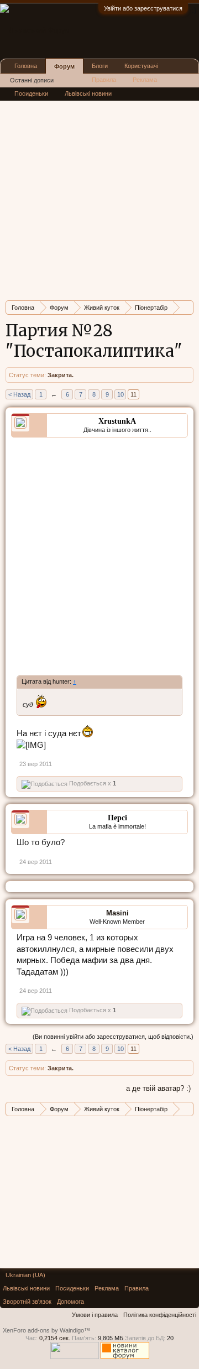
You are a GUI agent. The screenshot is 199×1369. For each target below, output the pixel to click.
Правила (104, 79)
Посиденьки (31, 93)
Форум (64, 66)
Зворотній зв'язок (27, 1301)
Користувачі (141, 66)
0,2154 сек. (54, 1338)
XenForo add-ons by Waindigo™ (46, 1330)
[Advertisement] (99, 192)
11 (133, 394)
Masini (117, 913)
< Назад (19, 394)
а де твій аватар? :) (158, 1088)
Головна (25, 66)
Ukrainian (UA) (25, 1275)
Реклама (145, 79)
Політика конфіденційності (159, 1314)
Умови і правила (95, 1314)
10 (120, 394)
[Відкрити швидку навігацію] (186, 307)
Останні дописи (32, 80)
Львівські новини (88, 93)
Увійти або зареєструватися (143, 8)
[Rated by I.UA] (74, 1357)
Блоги (100, 66)
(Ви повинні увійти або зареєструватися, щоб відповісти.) (113, 1036)
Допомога (70, 1301)
